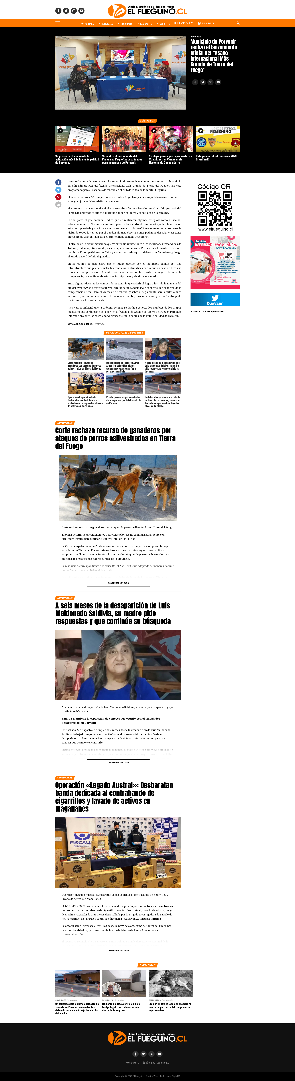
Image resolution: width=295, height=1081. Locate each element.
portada (100, 324)
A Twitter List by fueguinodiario (207, 311)
